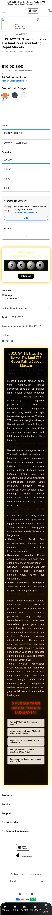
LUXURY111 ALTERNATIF (16, 142)
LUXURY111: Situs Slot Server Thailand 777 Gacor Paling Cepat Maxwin (26, 3)
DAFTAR (24, 910)
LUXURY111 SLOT (13, 133)
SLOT (25, 404)
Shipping (15, 70)
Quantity (6, 228)
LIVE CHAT (45, 910)
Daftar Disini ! (38, 4)
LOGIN (15, 910)
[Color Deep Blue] (15, 95)
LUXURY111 (14, 396)
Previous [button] (2, 3)
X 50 (6, 188)
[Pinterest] (13, 342)
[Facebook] (4, 342)
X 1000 (7, 169)
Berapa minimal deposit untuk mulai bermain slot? (25, 760)
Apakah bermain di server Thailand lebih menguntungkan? (25, 732)
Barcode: (20, 52)
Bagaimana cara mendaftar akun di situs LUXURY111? (24, 741)
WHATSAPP (36, 910)
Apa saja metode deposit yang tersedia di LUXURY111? (22, 751)
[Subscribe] (42, 881)
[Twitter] (8, 342)
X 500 (7, 178)
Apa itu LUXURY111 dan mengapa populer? (24, 723)
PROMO (5, 910)
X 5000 (8, 159)
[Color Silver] (24, 95)
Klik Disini (26, 276)
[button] (26, 308)
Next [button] (49, 3)
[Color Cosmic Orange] (5, 95)
